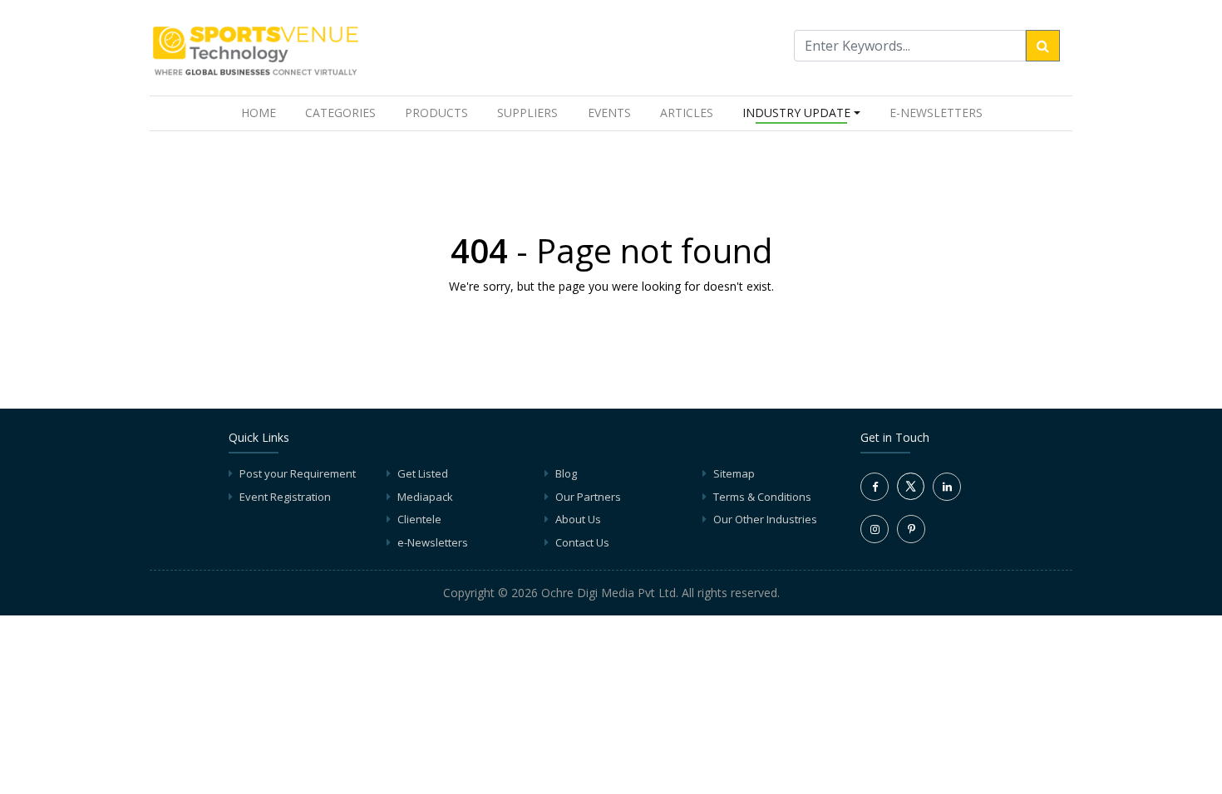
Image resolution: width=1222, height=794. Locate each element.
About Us (578, 519)
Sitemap (734, 473)
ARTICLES (686, 112)
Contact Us (582, 542)
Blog (566, 473)
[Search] (1043, 45)
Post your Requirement (297, 473)
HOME (262, 112)
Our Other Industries (765, 519)
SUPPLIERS (527, 112)
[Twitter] (910, 495)
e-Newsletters (936, 112)
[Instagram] (874, 529)
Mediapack (425, 496)
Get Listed (422, 473)
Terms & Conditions (762, 496)
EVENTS (609, 112)
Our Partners (588, 496)
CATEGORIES (340, 112)
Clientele (419, 519)
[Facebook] (874, 487)
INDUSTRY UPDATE (796, 112)
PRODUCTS (436, 112)
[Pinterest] (911, 529)
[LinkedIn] (947, 487)
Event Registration (285, 496)
